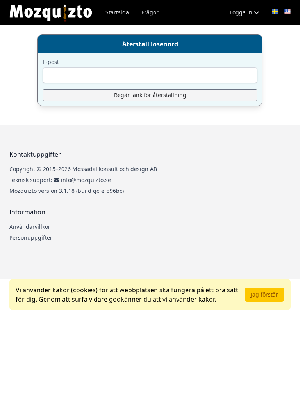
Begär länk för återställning (150, 95)
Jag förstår (264, 294)
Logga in (242, 12)
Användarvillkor (29, 226)
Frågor (150, 12)
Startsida (117, 12)
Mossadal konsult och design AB (114, 169)
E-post (51, 61)
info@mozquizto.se (86, 180)
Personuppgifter (30, 237)
